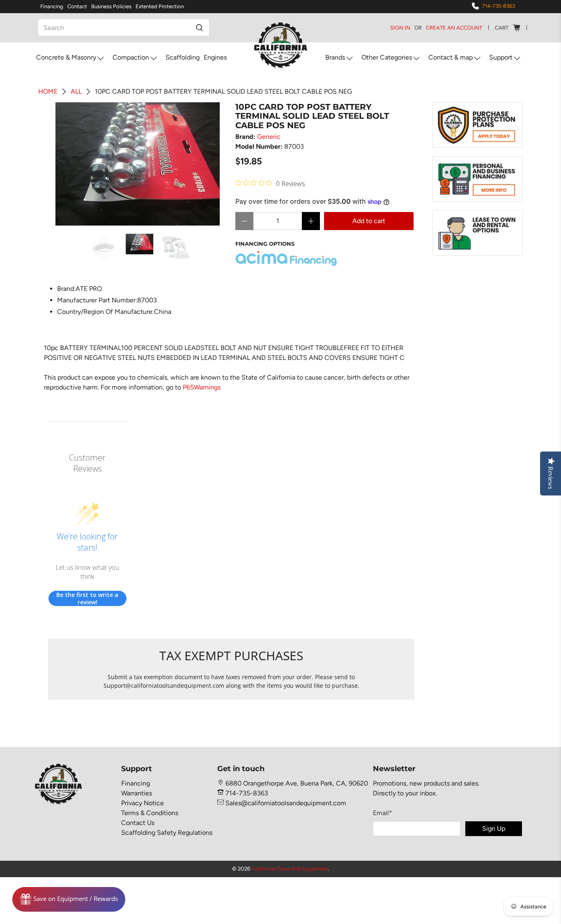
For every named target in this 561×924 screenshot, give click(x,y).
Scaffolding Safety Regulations (166, 832)
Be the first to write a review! (87, 598)
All (76, 91)
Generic (268, 137)
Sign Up (493, 828)
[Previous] (61, 164)
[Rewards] (68, 899)
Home (47, 91)
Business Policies (111, 6)
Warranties (136, 793)
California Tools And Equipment (290, 868)
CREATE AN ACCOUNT (454, 28)
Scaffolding (183, 57)
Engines (215, 57)
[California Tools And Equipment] (280, 45)
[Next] (214, 164)
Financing (51, 6)
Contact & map (450, 57)
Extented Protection (160, 6)
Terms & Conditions (149, 813)
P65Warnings (202, 387)
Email (382, 813)
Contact (77, 6)
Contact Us (137, 823)
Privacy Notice (142, 803)
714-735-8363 (498, 6)
